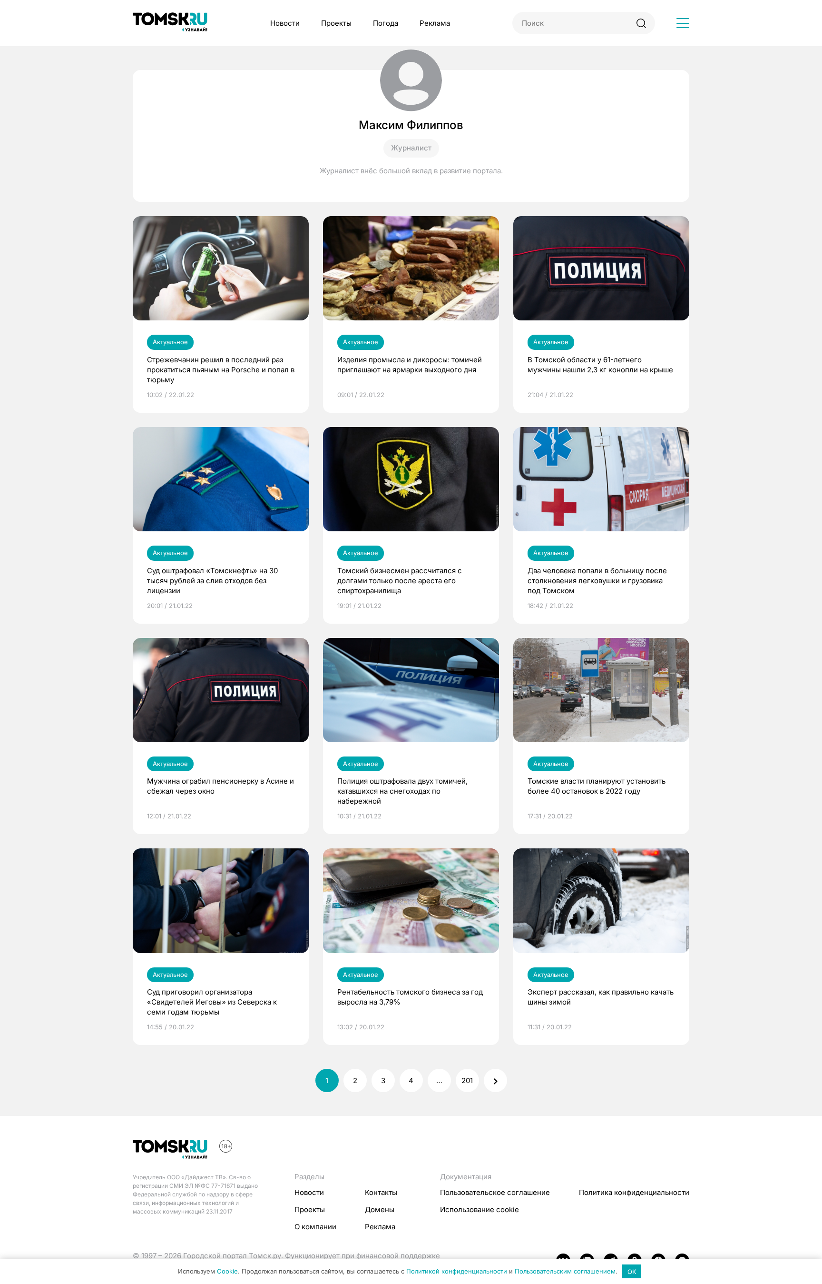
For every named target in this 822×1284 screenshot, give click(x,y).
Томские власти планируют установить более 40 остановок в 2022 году (596, 786)
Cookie (227, 1271)
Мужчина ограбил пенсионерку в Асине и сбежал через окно (220, 786)
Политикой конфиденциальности (456, 1271)
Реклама (435, 23)
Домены (379, 1209)
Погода (385, 23)
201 (467, 1080)
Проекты (336, 23)
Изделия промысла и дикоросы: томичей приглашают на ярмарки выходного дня (409, 364)
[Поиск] (641, 23)
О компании (315, 1226)
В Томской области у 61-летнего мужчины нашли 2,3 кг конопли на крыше (600, 364)
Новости (285, 23)
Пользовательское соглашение (495, 1192)
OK (631, 1271)
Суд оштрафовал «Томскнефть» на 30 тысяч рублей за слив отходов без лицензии (212, 580)
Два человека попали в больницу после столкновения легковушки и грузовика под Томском (597, 580)
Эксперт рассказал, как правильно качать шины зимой (601, 996)
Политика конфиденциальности (634, 1192)
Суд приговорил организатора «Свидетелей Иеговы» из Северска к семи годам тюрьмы (212, 1001)
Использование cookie (479, 1209)
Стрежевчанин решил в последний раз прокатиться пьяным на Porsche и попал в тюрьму (220, 369)
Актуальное (170, 342)
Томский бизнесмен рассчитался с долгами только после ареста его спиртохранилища (399, 580)
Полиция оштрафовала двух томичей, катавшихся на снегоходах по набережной (402, 791)
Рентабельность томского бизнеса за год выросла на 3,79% (410, 996)
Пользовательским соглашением (565, 1271)
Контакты (381, 1192)
